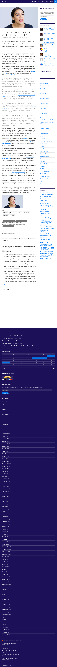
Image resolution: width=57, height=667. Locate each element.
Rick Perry (51, 235)
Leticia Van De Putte (47, 229)
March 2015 (4, 539)
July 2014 (4, 559)
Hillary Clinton (45, 208)
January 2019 (5, 438)
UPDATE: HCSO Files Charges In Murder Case (12, 343)
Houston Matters (43, 126)
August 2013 (5, 586)
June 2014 (4, 561)
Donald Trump (48, 205)
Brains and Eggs (43, 95)
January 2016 (5, 514)
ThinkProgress (43, 183)
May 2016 (4, 504)
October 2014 (5, 551)
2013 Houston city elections (46, 193)
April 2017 (4, 476)
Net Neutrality (50, 232)
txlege (41, 256)
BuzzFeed (42, 100)
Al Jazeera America (44, 83)
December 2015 (5, 516)
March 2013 (4, 599)
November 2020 (5, 433)
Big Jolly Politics (43, 93)
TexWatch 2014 (51, 253)
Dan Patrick (43, 205)
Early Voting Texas (43, 206)
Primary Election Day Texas (44, 235)
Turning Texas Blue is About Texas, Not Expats (49, 64)
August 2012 (5, 617)
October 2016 (5, 491)
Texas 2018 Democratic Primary (46, 244)
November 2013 (5, 579)
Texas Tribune (50, 251)
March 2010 (4, 632)
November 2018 (5, 443)
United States (5, 424)
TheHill (41, 181)
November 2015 (5, 519)
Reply (6, 284)
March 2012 (4, 629)
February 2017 (5, 481)
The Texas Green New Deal (8, 226)
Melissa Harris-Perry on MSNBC (47, 141)
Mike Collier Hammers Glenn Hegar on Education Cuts (49, 55)
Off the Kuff (42, 148)
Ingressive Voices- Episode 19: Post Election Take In (13, 335)
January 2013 (5, 604)
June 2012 (4, 622)
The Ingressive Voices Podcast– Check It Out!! (12, 340)
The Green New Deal (21, 224)
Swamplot (42, 158)
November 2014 (5, 549)
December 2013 (5, 576)
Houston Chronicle (44, 211)
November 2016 (5, 488)
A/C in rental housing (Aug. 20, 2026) (10, 647)
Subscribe (43, 19)
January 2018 (5, 461)
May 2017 (4, 473)
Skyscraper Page (43, 153)
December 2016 (5, 486)
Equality (4, 406)
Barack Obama (43, 200)
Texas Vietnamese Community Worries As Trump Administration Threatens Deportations (18, 238)
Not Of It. (42, 146)
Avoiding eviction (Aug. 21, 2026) (9, 643)
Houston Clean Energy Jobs (9, 222)
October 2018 (5, 446)
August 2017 (5, 468)
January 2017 (5, 483)
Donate (51, 1)
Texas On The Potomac (45, 163)
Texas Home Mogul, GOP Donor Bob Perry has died (49, 60)
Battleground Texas (44, 202)
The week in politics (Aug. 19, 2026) (9, 650)
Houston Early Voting (44, 217)
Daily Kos (42, 106)
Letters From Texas (44, 133)
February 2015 (5, 541)
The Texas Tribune (44, 173)
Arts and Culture (5, 401)
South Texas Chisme (44, 156)
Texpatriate (42, 166)
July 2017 (4, 471)
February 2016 (5, 511)
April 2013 (4, 597)
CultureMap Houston (44, 103)
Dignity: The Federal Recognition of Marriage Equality (49, 50)
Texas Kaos (42, 161)
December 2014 (5, 546)
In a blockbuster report (24, 95)
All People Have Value (45, 85)
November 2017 (5, 466)
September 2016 (5, 494)
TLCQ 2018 (42, 255)
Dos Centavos (43, 108)
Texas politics (44, 251)
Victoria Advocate (45, 256)
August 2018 (5, 448)
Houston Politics (43, 226)
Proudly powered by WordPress (8, 665)
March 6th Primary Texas (44, 230)
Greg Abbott (51, 206)
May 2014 (4, 564)
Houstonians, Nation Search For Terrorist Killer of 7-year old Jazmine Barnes (18, 345)
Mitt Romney (43, 232)
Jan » (53, 368)
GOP (47, 206)
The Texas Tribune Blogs (45, 176)
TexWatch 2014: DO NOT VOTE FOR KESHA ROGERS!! (49, 29)
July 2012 (4, 619)
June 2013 (4, 592)
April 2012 (4, 627)
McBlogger (42, 138)
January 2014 (5, 574)
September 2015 (5, 524)
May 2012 (4, 624)
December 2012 (5, 607)
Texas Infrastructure (44, 249)
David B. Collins (7, 251)
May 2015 (4, 534)
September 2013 (5, 584)
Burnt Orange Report (44, 98)
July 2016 (4, 499)
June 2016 (4, 501)
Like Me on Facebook (45, 71)
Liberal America (43, 136)
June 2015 (4, 531)
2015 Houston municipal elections (46, 196)
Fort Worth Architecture (45, 111)
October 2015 (5, 521)
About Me (34, 1)
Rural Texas (19, 222)
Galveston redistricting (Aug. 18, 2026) (10, 654)
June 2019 (4, 436)
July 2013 (4, 589)
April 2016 (4, 506)
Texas (42, 237)
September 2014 (5, 554)
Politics (4, 30)
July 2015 (4, 529)
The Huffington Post (44, 168)
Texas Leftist (5, 1)
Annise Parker (45, 199)
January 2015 (5, 544)
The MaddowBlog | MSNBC (46, 171)
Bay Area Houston (44, 90)
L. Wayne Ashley (16, 37)
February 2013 (5, 602)
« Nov (3, 368)
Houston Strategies (44, 131)
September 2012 (5, 614)
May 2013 (4, 594)
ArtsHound (42, 88)
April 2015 (4, 536)
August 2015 (5, 526)
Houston (43, 210)
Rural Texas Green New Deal (9, 224)
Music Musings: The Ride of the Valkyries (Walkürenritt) (49, 35)
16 (5, 362)
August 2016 (5, 496)
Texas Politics (5, 422)
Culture (3, 404)
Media (39, 1)
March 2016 (4, 509)
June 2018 (4, 451)
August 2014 (5, 556)
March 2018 (4, 456)
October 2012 (5, 612)
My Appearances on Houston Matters (13, 640)
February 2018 (5, 458)
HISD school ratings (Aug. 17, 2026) (9, 658)
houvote (49, 227)
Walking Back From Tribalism (8, 232)
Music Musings (45, 1)
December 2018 (5, 441)
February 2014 (5, 571)
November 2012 (5, 609)
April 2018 (4, 453)
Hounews (50, 208)
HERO (41, 208)
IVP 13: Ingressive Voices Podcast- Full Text (11, 338)
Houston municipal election (46, 222)
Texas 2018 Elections (46, 245)
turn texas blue (49, 255)
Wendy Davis (45, 258)
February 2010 (5, 634)
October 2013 (5, 581)
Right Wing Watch (44, 151)
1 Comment (24, 37)
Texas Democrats (47, 248)
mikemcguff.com (43, 143)
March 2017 (4, 478)
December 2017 (5, 463)
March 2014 (4, 569)
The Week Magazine (44, 178)
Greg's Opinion (43, 113)
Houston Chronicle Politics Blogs (47, 119)
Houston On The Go (44, 128)
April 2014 (4, 566)
